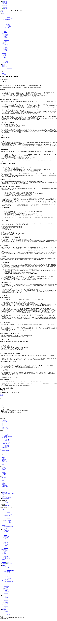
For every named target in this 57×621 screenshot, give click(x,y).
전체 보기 (6, 596)
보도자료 (4, 468)
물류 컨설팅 (4, 447)
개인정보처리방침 (5, 492)
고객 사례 (4, 470)
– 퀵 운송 (6, 434)
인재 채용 (4, 553)
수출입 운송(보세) (10, 514)
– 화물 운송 (6, 435)
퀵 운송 (8, 512)
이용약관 (4, 494)
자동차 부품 (4, 461)
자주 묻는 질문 (5, 486)
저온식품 (4, 459)
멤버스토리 (4, 485)
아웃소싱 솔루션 (5, 443)
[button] (2, 394)
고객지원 (4, 473)
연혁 (3, 478)
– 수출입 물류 (7, 442)
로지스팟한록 (5, 421)
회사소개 (4, 477)
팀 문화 (3, 483)
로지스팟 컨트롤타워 (6, 450)
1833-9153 (6, 502)
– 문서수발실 (7, 446)
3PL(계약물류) (5, 437)
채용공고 (4, 484)
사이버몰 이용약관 (6, 498)
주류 (3, 464)
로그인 (3, 559)
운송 (3, 431)
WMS (3, 452)
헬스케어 (4, 457)
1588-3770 (6, 501)
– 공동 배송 (6, 440)
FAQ (3, 480)
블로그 (3, 469)
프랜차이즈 (4, 456)
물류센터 (8, 521)
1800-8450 (7, 505)
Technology (4, 525)
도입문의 (4, 563)
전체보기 (4, 467)
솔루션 (3, 509)
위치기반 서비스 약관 (6, 497)
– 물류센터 (6, 445)
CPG (3, 458)
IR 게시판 (4, 474)
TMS (3, 451)
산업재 (3, 460)
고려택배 (4, 420)
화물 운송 (8, 513)
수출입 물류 (9, 519)
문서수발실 (9, 522)
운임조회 (4, 562)
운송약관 (4, 496)
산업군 (3, 529)
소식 (3, 539)
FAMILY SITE (2, 418)
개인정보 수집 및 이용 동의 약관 (8, 493)
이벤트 (3, 472)
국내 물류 (8, 516)
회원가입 (4, 560)
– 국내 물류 (6, 439)
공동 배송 (8, 518)
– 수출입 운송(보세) (8, 436)
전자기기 (4, 462)
